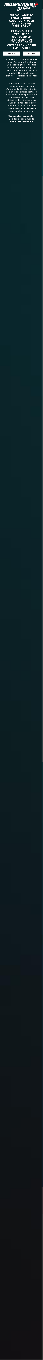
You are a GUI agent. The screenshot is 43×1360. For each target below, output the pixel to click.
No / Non (31, 53)
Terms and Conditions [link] (25, 62)
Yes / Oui (11, 53)
